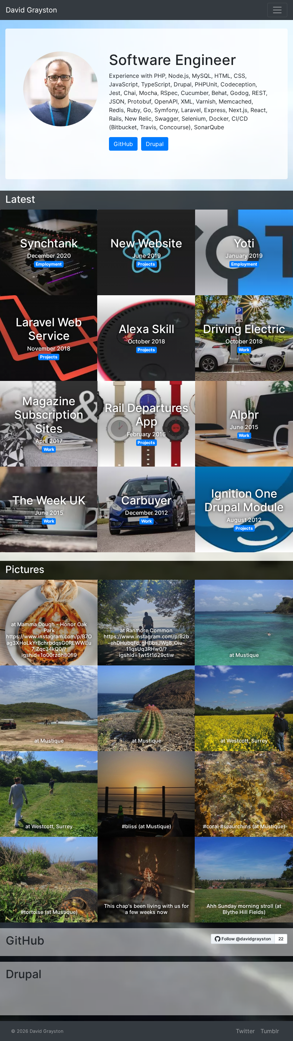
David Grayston (31, 10)
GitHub (123, 143)
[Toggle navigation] (277, 10)
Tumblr (269, 1031)
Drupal (155, 143)
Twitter (245, 1031)
